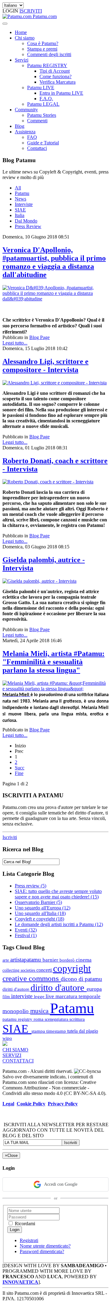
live (51, 996)
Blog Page (39, 337)
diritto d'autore (59, 988)
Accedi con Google (60, 1184)
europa (94, 989)
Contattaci (37, 148)
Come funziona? (55, 76)
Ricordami (24, 1223)
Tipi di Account (54, 71)
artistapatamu (26, 959)
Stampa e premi (42, 48)
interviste (22, 996)
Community (26, 109)
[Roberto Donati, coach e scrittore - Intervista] (47, 481)
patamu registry (18, 1019)
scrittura (77, 1019)
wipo (7, 1038)
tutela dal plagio (82, 1031)
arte (6, 960)
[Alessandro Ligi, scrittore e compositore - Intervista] (54, 382)
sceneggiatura (57, 1019)
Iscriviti (9, 837)
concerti (44, 970)
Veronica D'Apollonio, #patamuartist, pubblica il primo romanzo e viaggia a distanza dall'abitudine (54, 262)
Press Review (28, 226)
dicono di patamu (81, 979)
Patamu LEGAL (43, 104)
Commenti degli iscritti (49, 54)
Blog (19, 126)
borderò (68, 960)
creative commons (31, 978)
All (18, 187)
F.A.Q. (46, 98)
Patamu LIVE (40, 87)
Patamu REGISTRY (47, 65)
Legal (8, 1103)
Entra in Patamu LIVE (61, 93)
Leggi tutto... (14, 342)
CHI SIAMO (15, 1049)
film (6, 996)
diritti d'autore (16, 989)
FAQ (32, 137)
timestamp (56, 1031)
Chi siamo (25, 37)
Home (21, 32)
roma (39, 1019)
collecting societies (19, 970)
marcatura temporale (78, 996)
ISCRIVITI (30, 10)
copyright (72, 968)
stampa (38, 1031)
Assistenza (25, 131)
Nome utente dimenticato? (45, 1246)
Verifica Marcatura (57, 82)
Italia (19, 215)
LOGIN (10, 10)
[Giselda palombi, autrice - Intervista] (39, 581)
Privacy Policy (63, 1103)
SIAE (20, 209)
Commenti (37, 120)
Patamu (22, 193)
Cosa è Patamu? (42, 43)
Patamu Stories (41, 115)
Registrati (29, 1240)
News (20, 198)
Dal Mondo (26, 220)
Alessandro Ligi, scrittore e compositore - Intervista (45, 365)
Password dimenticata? (42, 1251)
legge (40, 996)
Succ (19, 767)
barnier (51, 960)
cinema (84, 960)
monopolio (16, 1011)
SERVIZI (11, 1055)
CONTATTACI (18, 1060)
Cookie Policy (31, 1103)
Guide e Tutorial (43, 142)
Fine (19, 773)
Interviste (24, 204)
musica (40, 1010)
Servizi (21, 60)
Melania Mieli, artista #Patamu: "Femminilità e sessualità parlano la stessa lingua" (53, 662)
